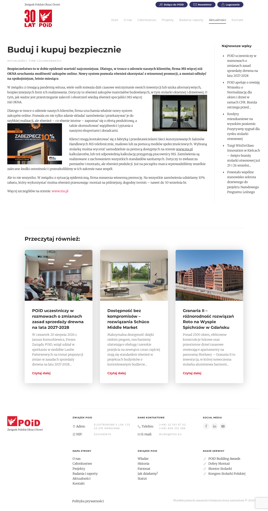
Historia (143, 464)
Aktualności (217, 20)
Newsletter (205, 4)
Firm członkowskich (45, 60)
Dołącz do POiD (174, 4)
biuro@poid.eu (170, 434)
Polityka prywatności (88, 501)
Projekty (168, 20)
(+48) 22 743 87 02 (172, 424)
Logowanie (233, 4)
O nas (128, 20)
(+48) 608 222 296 (172, 428)
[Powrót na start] (38, 18)
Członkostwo (146, 20)
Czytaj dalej (41, 373)
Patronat (144, 469)
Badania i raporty (191, 20)
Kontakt (237, 20)
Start (114, 20)
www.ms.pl (60, 191)
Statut (142, 479)
